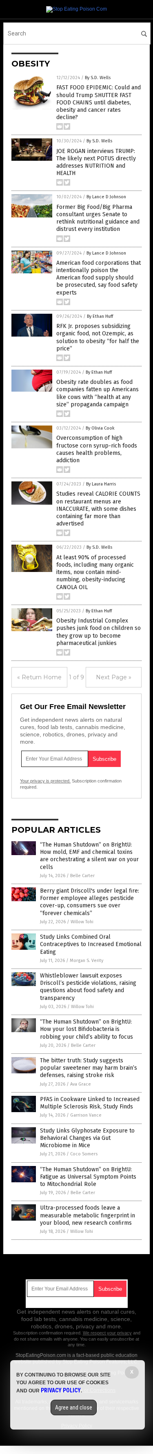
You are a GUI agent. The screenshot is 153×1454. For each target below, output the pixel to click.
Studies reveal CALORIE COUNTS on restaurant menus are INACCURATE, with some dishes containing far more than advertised (98, 508)
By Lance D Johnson (106, 196)
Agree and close (73, 1407)
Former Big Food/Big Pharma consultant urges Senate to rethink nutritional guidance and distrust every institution (98, 218)
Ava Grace (80, 1084)
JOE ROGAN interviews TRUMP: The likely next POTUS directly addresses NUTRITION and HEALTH (96, 162)
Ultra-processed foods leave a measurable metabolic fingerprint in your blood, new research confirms (87, 1215)
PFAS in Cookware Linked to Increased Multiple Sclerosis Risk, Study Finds (90, 1103)
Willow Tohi (82, 921)
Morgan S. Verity (86, 960)
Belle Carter (82, 875)
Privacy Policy (61, 1390)
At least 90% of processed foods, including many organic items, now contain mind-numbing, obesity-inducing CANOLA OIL (95, 572)
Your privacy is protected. (45, 780)
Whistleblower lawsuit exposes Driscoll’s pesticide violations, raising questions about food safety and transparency (88, 987)
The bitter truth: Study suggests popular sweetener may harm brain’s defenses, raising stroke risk (88, 1068)
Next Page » (113, 677)
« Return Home (39, 677)
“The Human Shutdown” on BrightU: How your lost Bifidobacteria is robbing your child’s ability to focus (86, 1029)
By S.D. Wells (98, 77)
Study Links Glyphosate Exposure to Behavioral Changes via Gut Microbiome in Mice (87, 1138)
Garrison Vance (86, 1115)
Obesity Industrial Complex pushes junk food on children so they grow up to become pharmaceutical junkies (98, 632)
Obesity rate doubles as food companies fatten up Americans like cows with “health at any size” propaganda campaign (97, 393)
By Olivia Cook (100, 428)
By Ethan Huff (100, 316)
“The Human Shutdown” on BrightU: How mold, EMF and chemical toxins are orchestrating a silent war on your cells (89, 856)
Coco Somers (84, 1154)
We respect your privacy (107, 1332)
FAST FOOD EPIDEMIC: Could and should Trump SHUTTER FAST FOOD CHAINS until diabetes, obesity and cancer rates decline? (98, 102)
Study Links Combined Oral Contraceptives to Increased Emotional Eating (91, 944)
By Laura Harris (101, 484)
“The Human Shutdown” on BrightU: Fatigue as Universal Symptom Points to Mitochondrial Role (88, 1177)
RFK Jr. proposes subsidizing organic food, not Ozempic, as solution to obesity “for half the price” (97, 337)
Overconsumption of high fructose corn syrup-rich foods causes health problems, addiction (96, 449)
